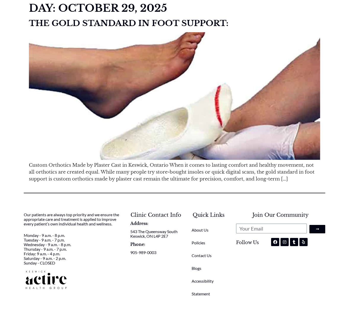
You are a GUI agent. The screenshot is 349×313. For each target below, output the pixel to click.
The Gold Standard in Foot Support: (128, 23)
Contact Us (202, 255)
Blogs (196, 268)
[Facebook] (275, 242)
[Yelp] (303, 242)
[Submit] (317, 229)
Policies (198, 242)
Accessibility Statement (203, 287)
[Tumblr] (294, 242)
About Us (200, 229)
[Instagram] (285, 242)
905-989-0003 (143, 252)
